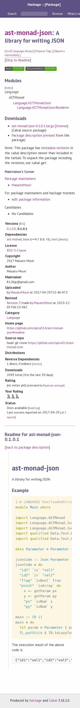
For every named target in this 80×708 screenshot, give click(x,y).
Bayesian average (53, 385)
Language (13, 317)
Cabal (53, 700)
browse (61, 126)
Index (9, 88)
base (26, 239)
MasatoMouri (21, 185)
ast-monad (14, 239)
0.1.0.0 (11, 229)
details (63, 239)
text (54, 239)
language (18, 51)
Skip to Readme (18, 60)
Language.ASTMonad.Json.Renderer (43, 107)
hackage (35, 700)
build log (34, 408)
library (28, 51)
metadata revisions (55, 148)
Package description (27, 135)
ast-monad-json (28, 32)
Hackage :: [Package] (43, 4)
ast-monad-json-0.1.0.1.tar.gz (33, 126)
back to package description (27, 447)
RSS (22, 224)
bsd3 (9, 51)
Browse (57, 13)
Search (12, 13)
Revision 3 (14, 303)
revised (49, 135)
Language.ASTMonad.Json (32, 103)
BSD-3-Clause (16, 250)
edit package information (31, 199)
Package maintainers (20, 178)
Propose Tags (43, 51)
